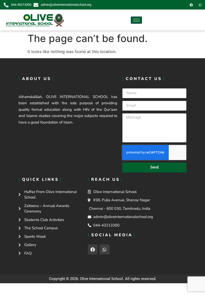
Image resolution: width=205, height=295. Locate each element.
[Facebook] (93, 249)
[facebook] (191, 4)
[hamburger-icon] (136, 20)
